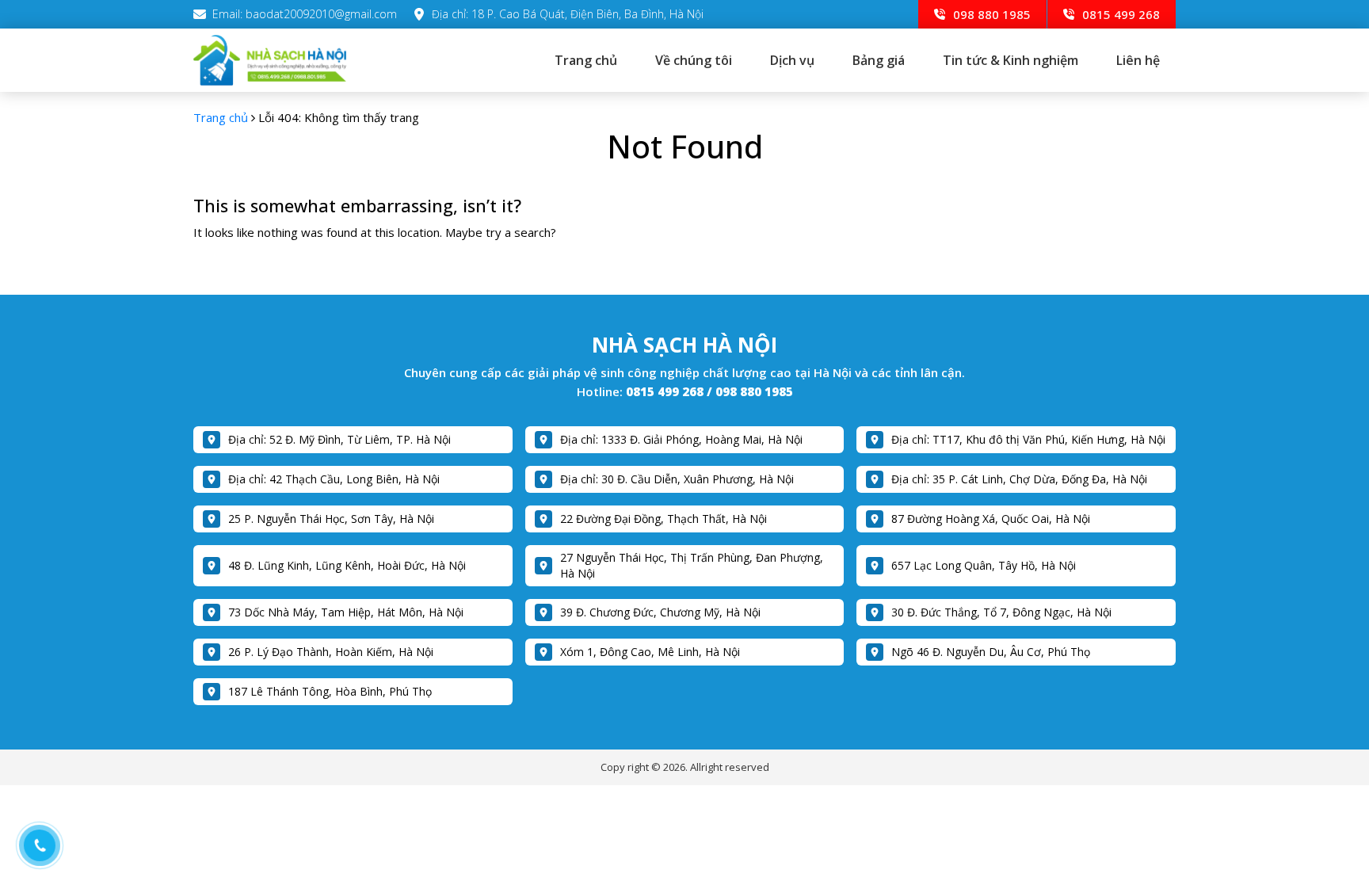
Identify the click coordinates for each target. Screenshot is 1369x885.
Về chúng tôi (693, 60)
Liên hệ (1138, 60)
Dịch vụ (792, 60)
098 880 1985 (990, 14)
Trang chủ (586, 60)
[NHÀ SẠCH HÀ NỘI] (291, 60)
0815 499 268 (1119, 14)
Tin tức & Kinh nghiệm (1010, 60)
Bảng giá (878, 60)
